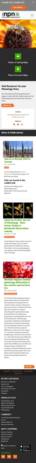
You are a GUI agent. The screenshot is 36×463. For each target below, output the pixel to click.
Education (4, 391)
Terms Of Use (17, 371)
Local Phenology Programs (10, 417)
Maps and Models (7, 403)
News (6, 167)
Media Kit (4, 441)
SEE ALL (28, 366)
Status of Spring (6, 432)
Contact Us (18, 373)
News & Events (6, 437)
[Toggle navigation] (32, 15)
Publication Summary (10, 293)
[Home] (11, 15)
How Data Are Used (8, 389)
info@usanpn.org (18, 117)
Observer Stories (9, 237)
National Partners (7, 424)
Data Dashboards (7, 408)
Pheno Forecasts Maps (18, 75)
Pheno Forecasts (7, 434)
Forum (3, 420)
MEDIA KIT (7, 105)
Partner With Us (6, 422)
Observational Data (8, 405)
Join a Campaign (7, 386)
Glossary (4, 393)
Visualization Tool (7, 401)
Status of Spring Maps (18, 62)
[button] (8, 447)
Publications (5, 410)
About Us (7, 371)
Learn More (18, 7)
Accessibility (28, 371)
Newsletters (5, 439)
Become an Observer (8, 382)
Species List (5, 384)
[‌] (14, 124)
